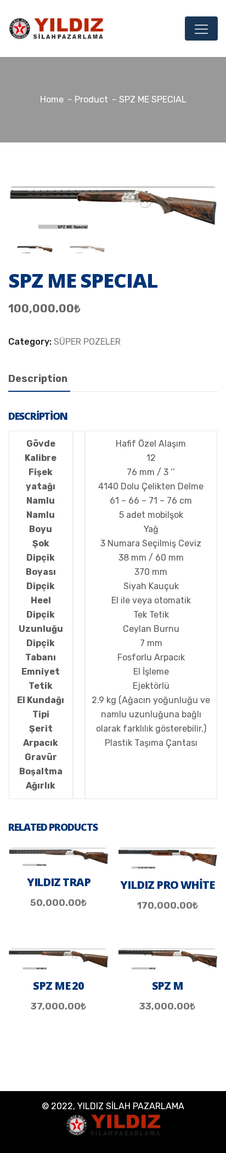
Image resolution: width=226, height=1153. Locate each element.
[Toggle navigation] (201, 28)
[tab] (37, 379)
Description (37, 379)
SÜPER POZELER (87, 341)
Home (52, 99)
